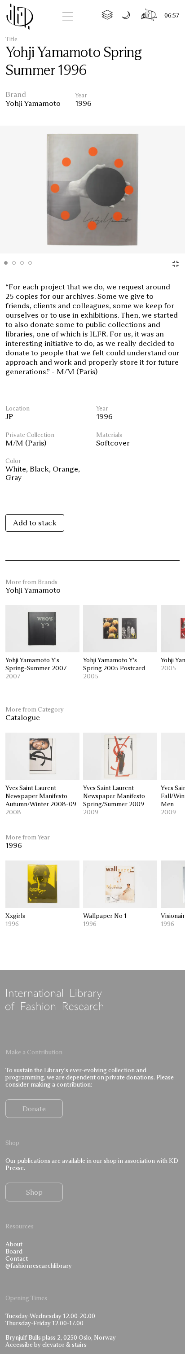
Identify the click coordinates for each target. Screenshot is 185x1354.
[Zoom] (176, 264)
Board (13, 1251)
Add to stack (35, 523)
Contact (16, 1258)
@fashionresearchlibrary (38, 1266)
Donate (34, 1108)
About (13, 1244)
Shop (34, 1192)
